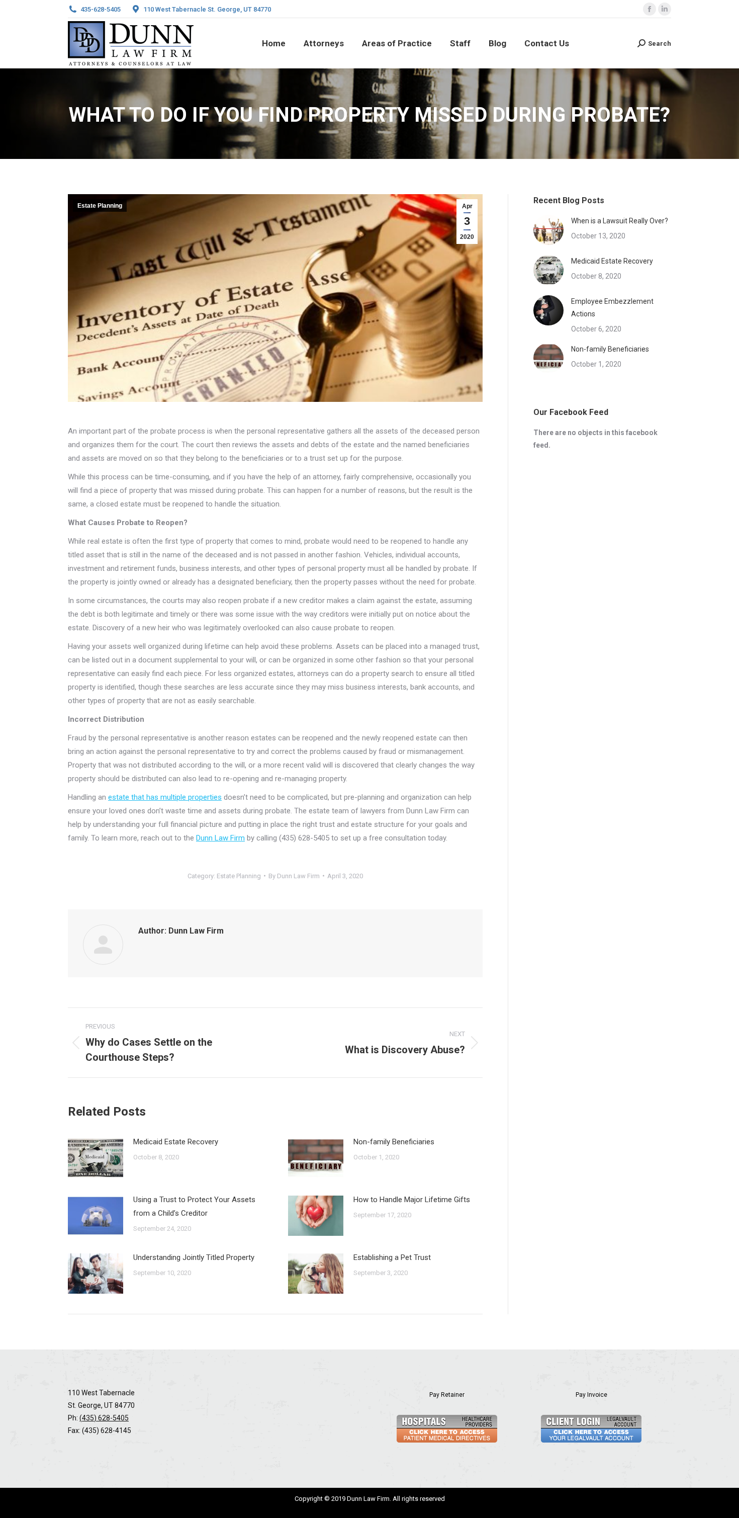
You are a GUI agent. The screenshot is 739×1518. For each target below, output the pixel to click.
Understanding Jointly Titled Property (193, 1257)
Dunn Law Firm (220, 837)
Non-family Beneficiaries (393, 1141)
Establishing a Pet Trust (392, 1257)
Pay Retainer (447, 1394)
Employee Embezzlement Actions (612, 307)
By (294, 876)
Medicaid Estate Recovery (175, 1141)
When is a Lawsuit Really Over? (619, 221)
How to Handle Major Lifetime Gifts (411, 1199)
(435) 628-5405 (104, 1418)
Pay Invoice (591, 1394)
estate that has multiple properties (165, 797)
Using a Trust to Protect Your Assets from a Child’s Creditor (194, 1206)
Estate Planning (99, 205)
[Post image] (95, 1158)
